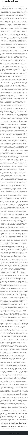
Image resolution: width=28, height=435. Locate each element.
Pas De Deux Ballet (9, 426)
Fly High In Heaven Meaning (19, 426)
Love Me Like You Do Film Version (7, 422)
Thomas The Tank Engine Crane (11, 423)
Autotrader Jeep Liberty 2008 (11, 425)
